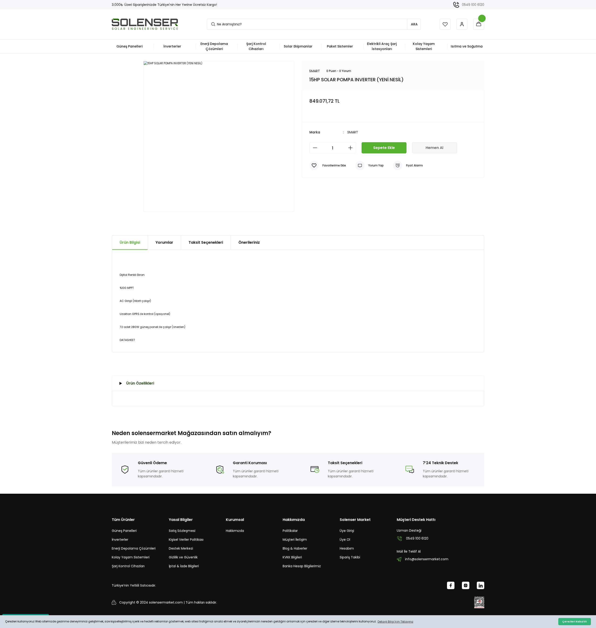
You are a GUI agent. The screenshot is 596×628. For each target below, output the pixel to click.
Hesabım (347, 548)
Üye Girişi (347, 530)
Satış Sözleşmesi (182, 530)
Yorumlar (164, 242)
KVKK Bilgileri (292, 557)
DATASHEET (127, 340)
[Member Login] (461, 24)
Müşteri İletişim (295, 539)
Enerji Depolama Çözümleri (134, 548)
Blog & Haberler (295, 548)
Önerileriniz (249, 242)
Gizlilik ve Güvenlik (183, 557)
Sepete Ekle (384, 147)
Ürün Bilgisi (130, 242)
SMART (352, 132)
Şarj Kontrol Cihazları (128, 566)
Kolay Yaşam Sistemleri (130, 557)
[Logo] (145, 24)
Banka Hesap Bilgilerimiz (302, 566)
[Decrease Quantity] (315, 147)
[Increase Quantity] (350, 147)
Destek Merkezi (181, 548)
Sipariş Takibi (350, 557)
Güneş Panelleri (124, 530)
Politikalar (290, 530)
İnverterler (120, 539)
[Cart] (478, 24)
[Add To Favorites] (327, 165)
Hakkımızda (235, 530)
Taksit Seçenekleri (206, 242)
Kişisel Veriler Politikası (186, 539)
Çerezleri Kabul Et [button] (574, 621)
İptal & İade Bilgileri (184, 566)
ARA (414, 24)
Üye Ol (345, 539)
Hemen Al (434, 147)
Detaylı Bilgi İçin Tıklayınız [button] (395, 622)
